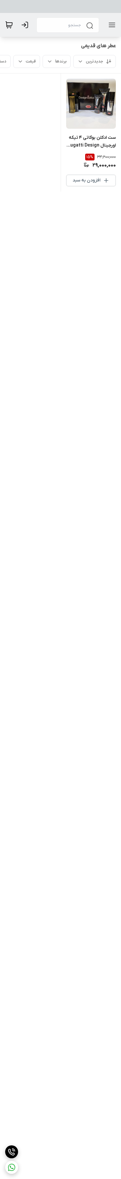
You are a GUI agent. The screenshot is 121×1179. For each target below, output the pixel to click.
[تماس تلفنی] (11, 1151)
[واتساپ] (11, 1167)
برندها (60, 61)
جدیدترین (94, 61)
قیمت (31, 61)
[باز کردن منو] (111, 25)
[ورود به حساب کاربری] (26, 25)
